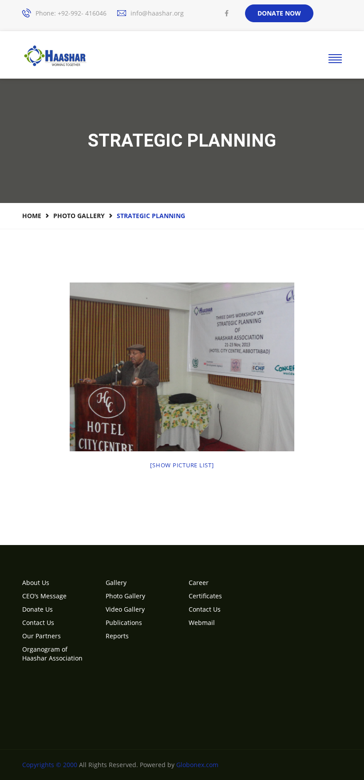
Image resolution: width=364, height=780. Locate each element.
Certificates (205, 596)
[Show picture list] (182, 465)
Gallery (116, 582)
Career (199, 582)
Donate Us (37, 609)
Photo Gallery (79, 215)
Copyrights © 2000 (49, 764)
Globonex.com (197, 764)
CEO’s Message (44, 596)
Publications (124, 622)
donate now (279, 13)
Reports (117, 636)
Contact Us (38, 622)
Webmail (202, 622)
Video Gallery (125, 609)
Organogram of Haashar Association (52, 653)
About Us (35, 582)
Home (31, 215)
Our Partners (41, 636)
